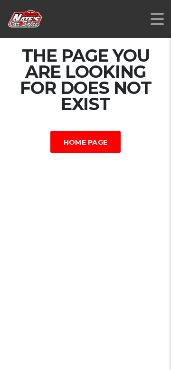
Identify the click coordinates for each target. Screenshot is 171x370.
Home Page (86, 142)
